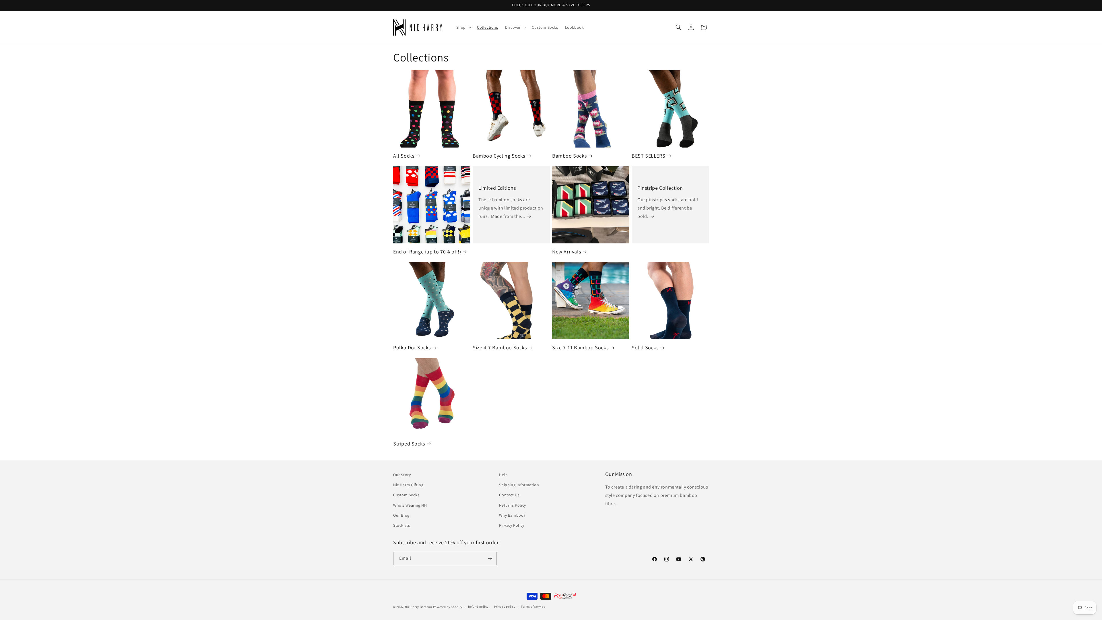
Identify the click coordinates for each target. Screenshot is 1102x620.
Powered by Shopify (448, 607)
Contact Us (509, 494)
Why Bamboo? (512, 515)
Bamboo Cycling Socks (499, 155)
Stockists (401, 525)
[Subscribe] (490, 558)
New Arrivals (566, 251)
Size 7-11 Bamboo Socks (580, 347)
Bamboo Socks (569, 155)
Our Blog (401, 515)
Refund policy (478, 606)
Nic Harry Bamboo (418, 607)
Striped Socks (409, 443)
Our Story (402, 474)
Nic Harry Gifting (408, 484)
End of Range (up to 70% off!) (427, 251)
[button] (463, 27)
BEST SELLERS (648, 155)
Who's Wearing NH (410, 505)
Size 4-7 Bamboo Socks (500, 347)
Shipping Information (519, 484)
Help (503, 474)
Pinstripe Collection (660, 188)
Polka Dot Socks (412, 347)
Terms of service (533, 606)
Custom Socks (406, 494)
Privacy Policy (511, 525)
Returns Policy (512, 505)
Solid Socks (645, 347)
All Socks (403, 155)
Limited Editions (497, 188)
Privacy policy (504, 606)
